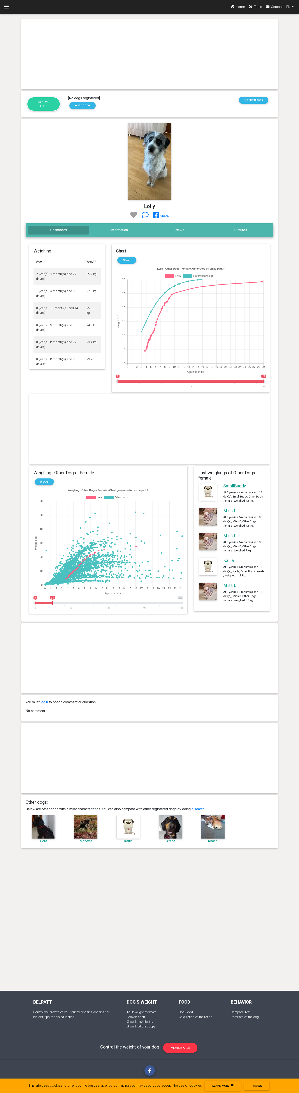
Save (128, 260)
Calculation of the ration (195, 1017)
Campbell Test (240, 1012)
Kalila (228, 560)
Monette (85, 841)
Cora (43, 841)
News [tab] (179, 230)
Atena (170, 841)
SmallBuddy (234, 486)
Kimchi (213, 841)
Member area (180, 1047)
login (44, 702)
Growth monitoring (140, 1022)
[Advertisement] (149, 54)
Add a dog (83, 105)
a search (198, 809)
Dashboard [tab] (58, 230)
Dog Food (186, 1012)
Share (164, 216)
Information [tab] (119, 230)
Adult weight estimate (141, 1012)
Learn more (221, 1085)
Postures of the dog (245, 1017)
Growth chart (136, 1017)
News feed (44, 104)
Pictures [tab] (240, 230)
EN (288, 7)
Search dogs (255, 100)
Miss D (230, 510)
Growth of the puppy (141, 1026)
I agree (257, 1085)
